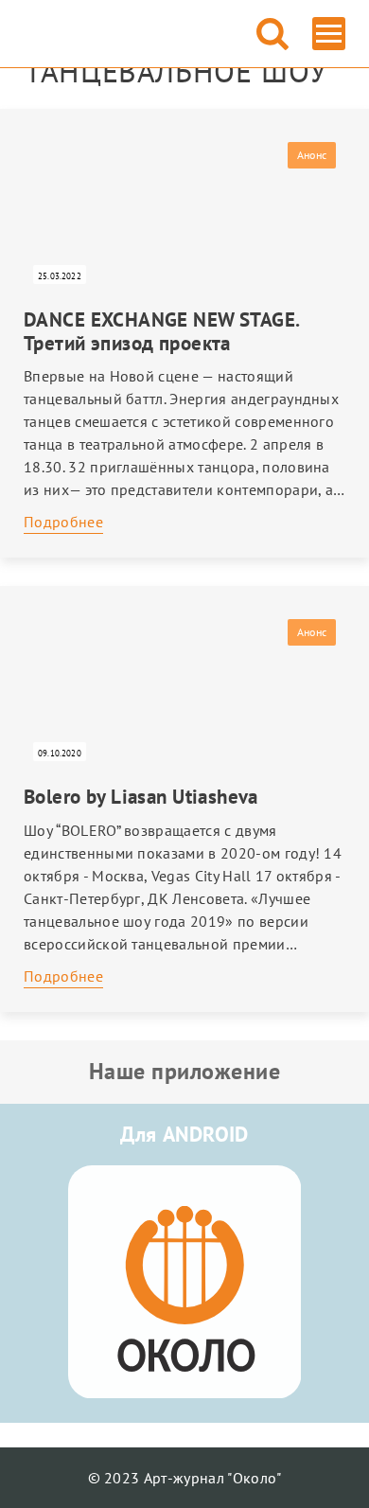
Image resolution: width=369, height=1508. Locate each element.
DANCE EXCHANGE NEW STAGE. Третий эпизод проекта (162, 331)
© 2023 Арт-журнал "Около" (185, 1477)
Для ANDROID (184, 1134)
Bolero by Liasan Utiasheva (141, 796)
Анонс (311, 155)
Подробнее (63, 521)
